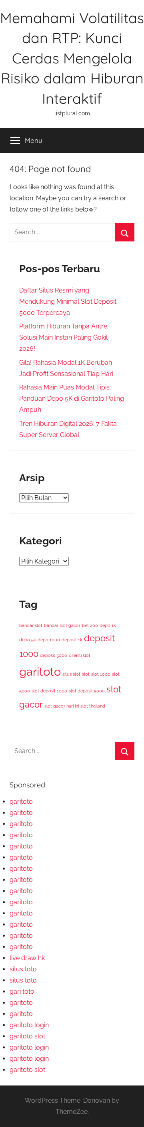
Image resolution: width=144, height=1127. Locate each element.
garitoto (40, 671)
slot (86, 674)
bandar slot (30, 625)
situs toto (23, 969)
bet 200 (90, 625)
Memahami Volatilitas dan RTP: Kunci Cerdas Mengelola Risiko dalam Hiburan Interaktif (72, 58)
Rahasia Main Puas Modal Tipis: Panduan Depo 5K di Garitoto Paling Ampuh (71, 398)
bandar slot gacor (62, 625)
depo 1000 (49, 639)
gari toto (22, 991)
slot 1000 (100, 674)
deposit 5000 (53, 655)
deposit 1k (72, 639)
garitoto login (29, 1025)
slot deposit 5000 (87, 690)
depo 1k (108, 625)
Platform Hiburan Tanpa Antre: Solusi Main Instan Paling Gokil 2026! (63, 337)
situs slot (71, 674)
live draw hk (27, 958)
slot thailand (92, 706)
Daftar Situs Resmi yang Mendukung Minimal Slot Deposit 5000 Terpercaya (67, 301)
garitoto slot (27, 1036)
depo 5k (27, 639)
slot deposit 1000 (49, 690)
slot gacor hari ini (61, 706)
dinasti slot (79, 655)
